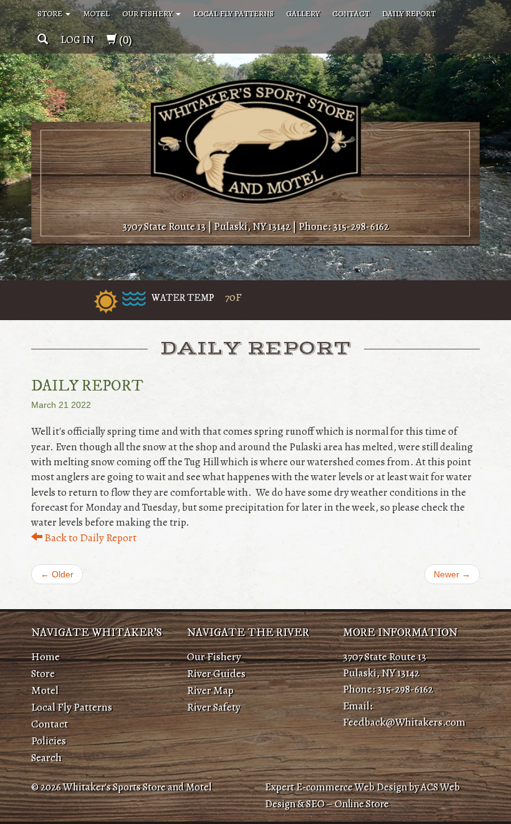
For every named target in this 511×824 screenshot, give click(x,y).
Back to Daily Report (89, 537)
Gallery (303, 13)
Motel (96, 13)
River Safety (214, 706)
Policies (48, 740)
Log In (77, 39)
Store (50, 13)
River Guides (216, 673)
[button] (42, 39)
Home (45, 656)
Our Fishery (148, 13)
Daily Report (409, 13)
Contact (351, 13)
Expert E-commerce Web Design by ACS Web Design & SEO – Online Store (362, 795)
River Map (210, 690)
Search (46, 757)
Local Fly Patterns (233, 13)
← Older (57, 574)
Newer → (452, 574)
